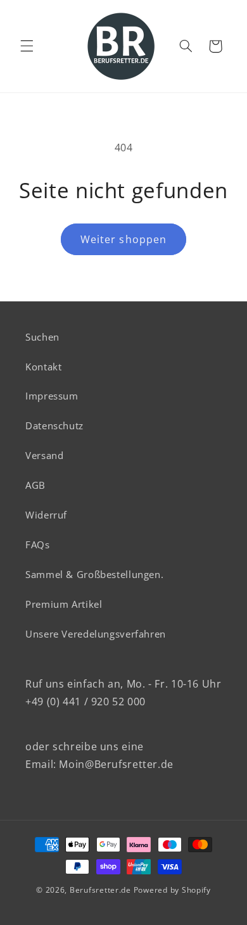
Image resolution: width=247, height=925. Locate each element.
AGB (35, 485)
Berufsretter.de (100, 890)
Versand (44, 455)
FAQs (37, 544)
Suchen (42, 336)
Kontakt (43, 366)
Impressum (52, 395)
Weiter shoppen (123, 239)
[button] (26, 46)
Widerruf (46, 514)
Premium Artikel (63, 604)
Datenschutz (54, 425)
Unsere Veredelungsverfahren (95, 633)
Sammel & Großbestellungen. (94, 574)
